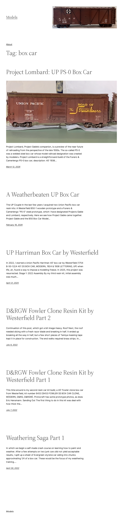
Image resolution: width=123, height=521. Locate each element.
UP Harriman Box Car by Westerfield (52, 252)
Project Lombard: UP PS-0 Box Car (49, 71)
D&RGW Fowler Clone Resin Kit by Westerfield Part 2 (50, 314)
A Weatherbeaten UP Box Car (42, 194)
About (9, 44)
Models (11, 17)
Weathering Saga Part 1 (35, 437)
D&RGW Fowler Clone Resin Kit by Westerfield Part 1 (50, 376)
